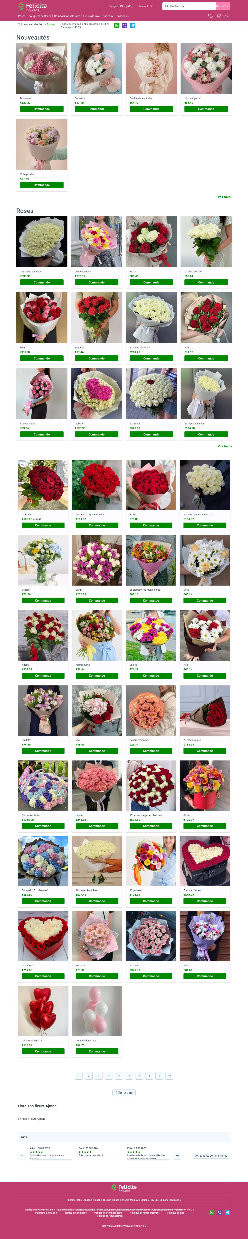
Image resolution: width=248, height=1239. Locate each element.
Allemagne (175, 1200)
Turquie (107, 1200)
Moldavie (135, 1200)
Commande (42, 109)
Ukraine (71, 1200)
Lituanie (145, 1200)
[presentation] (22, 1156)
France (115, 1200)
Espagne (87, 1200)
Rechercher (223, 6)
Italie (79, 1200)
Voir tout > (225, 197)
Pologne (97, 1200)
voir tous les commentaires (211, 1155)
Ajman (51, 24)
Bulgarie (164, 1200)
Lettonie (124, 1200)
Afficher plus (124, 1093)
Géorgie (154, 1200)
